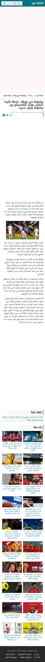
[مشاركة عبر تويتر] (7, 115)
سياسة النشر (10, 654)
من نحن (36, 654)
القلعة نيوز (38, 3)
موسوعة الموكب (25, 657)
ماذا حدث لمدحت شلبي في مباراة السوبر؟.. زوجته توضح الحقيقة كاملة (23, 418)
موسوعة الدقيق (11, 657)
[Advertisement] (22, 50)
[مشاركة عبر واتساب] (11, 115)
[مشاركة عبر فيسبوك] (4, 115)
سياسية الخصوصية (24, 654)
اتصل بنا (37, 657)
